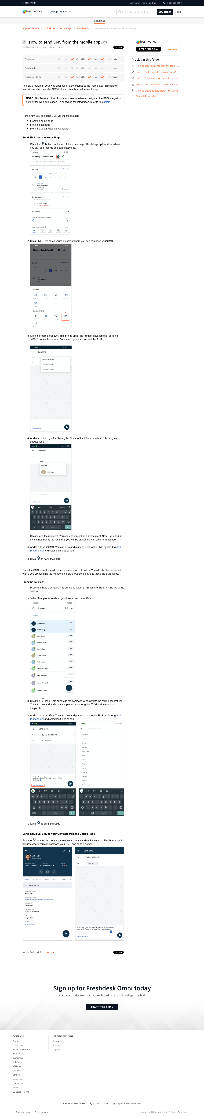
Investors (17, 1053)
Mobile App (66, 28)
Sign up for (143, 2)
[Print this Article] (105, 42)
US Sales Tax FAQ (21, 1091)
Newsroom (18, 1079)
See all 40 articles (146, 96)
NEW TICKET (165, 12)
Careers (16, 1074)
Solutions (99, 20)
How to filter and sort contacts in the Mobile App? (163, 78)
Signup (56, 1049)
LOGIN (178, 12)
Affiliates (17, 1066)
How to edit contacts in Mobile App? (156, 72)
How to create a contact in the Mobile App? (159, 65)
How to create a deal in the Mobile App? (157, 84)
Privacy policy (41, 1112)
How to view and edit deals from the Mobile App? (162, 90)
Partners (17, 1070)
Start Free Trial (102, 1006)
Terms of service (24, 1112)
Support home (30, 28)
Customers (18, 1057)
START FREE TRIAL (148, 49)
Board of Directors (21, 1049)
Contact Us (18, 1083)
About (15, 1040)
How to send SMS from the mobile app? (116, 28)
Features (57, 1040)
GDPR (15, 1087)
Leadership (18, 1045)
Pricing (56, 1045)
